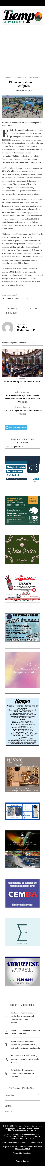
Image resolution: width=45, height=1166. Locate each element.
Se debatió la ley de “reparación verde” (22, 381)
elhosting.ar (27, 1153)
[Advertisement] (22, 52)
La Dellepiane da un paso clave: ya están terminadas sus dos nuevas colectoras (23, 1073)
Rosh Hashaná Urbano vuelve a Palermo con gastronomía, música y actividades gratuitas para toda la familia (25, 1044)
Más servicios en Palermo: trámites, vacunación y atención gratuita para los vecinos (25, 1058)
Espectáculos (21, 77)
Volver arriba (21, 1161)
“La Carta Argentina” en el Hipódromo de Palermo (22, 410)
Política (25, 298)
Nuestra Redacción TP (24, 90)
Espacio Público (9, 77)
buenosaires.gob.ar (22, 1149)
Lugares (17, 298)
